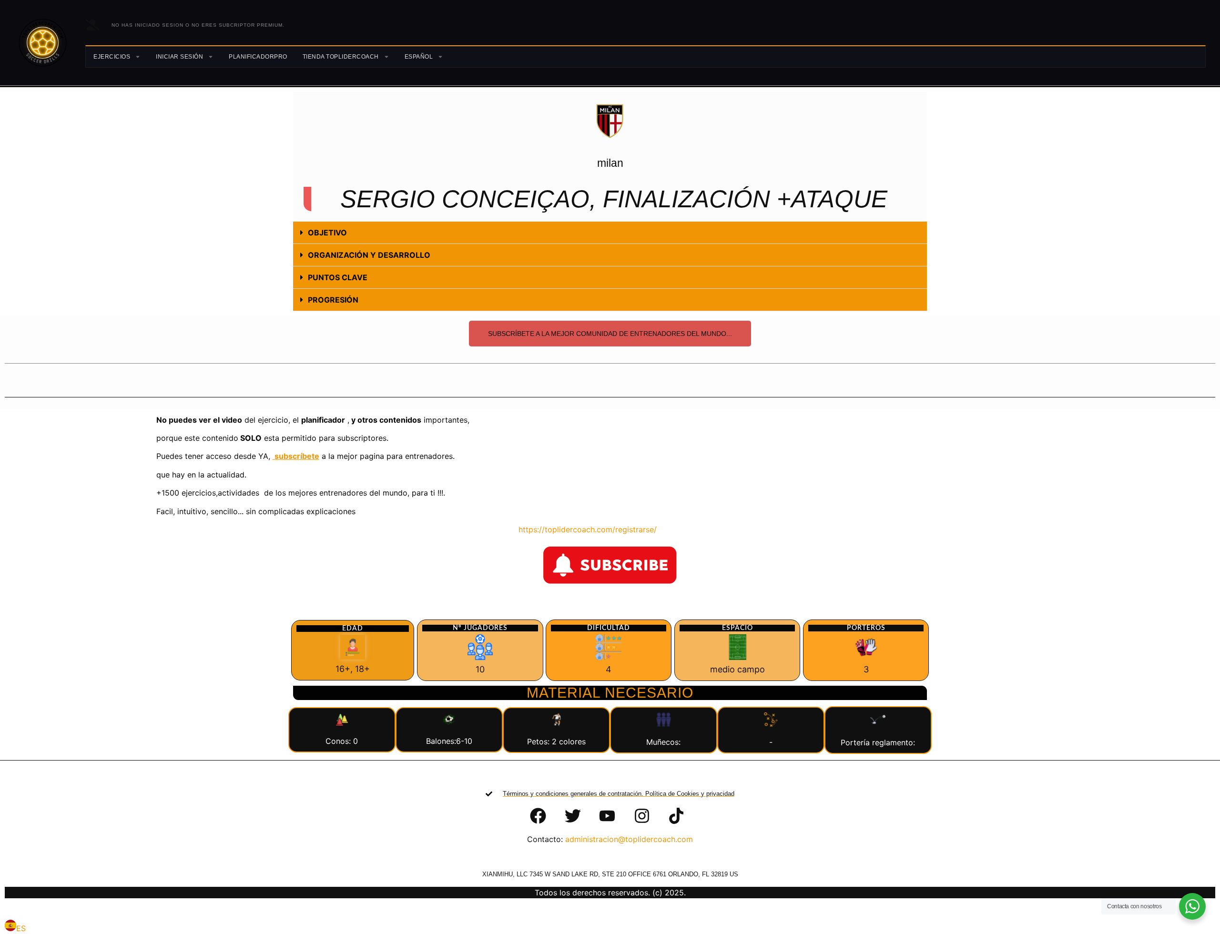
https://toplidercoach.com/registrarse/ (582, 529)
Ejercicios (111, 56)
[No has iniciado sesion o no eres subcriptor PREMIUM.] (92, 25)
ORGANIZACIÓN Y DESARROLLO (369, 255)
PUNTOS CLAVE (337, 277)
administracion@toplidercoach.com (629, 839)
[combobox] (15, 927)
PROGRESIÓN (333, 300)
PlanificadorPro (258, 56)
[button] (610, 233)
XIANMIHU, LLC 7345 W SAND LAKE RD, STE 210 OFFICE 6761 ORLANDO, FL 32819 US (610, 874)
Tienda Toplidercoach (341, 56)
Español (419, 56)
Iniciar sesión (179, 56)
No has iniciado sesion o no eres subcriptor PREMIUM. (198, 25)
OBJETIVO (327, 232)
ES (21, 928)
